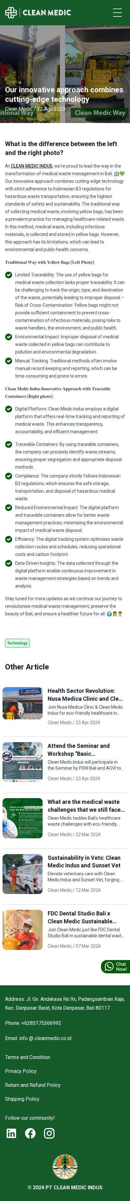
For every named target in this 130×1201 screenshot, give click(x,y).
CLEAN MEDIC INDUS (31, 166)
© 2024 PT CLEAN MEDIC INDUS (65, 1188)
